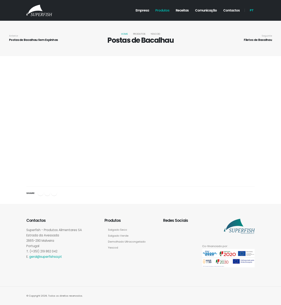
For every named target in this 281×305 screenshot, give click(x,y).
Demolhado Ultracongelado (127, 241)
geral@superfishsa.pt (45, 256)
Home (124, 34)
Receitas (182, 10)
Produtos (162, 10)
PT (252, 10)
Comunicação (206, 10)
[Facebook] (40, 193)
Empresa (142, 10)
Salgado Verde (118, 235)
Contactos (231, 10)
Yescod (113, 247)
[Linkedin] (54, 193)
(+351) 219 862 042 (43, 251)
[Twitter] (47, 193)
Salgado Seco (117, 229)
